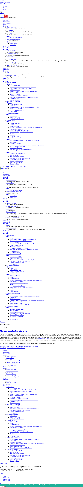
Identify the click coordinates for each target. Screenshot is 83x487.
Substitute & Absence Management (19, 130)
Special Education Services (17, 119)
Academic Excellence (12, 53)
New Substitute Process (19, 286)
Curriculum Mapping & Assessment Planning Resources (24, 107)
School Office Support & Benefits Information (21, 132)
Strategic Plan (10, 30)
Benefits (12, 133)
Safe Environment (11, 62)
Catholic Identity (10, 82)
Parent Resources (14, 98)
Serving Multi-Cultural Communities (19, 95)
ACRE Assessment (15, 90)
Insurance (12, 135)
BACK (6, 26)
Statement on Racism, (43, 338)
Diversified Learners (15, 94)
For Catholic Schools (6, 79)
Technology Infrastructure (16, 161)
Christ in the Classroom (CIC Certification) (21, 88)
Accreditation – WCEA (16, 104)
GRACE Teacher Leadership (17, 146)
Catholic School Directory (13, 39)
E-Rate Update (13, 116)
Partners (5, 9)
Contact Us (6, 6)
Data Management (14, 155)
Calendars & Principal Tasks (17, 159)
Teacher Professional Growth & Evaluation (21, 149)
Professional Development (13, 137)
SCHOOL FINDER (5, 166)
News (7, 72)
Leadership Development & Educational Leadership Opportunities (27, 145)
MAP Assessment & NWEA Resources (20, 108)
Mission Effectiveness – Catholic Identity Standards (23, 87)
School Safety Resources (16, 148)
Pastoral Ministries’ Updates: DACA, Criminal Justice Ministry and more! (19, 346)
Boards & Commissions (16, 162)
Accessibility (9, 56)
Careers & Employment (6, 21)
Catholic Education (11, 50)
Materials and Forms (15, 123)
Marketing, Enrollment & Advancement (20, 158)
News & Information (6, 68)
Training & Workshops (15, 143)
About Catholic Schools (7, 23)
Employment (6, 7)
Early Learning (13, 111)
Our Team (9, 33)
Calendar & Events (11, 75)
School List (13, 45)
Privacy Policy (7, 480)
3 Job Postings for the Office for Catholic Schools (12, 348)
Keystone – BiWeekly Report (17, 153)
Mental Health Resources (16, 92)
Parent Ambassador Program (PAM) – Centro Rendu (23, 91)
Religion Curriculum (15, 85)
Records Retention (14, 136)
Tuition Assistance (11, 59)
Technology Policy (14, 164)
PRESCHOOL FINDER (18, 166)
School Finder (13, 43)
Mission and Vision (11, 27)
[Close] (8, 168)
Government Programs (12, 113)
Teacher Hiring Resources (16, 129)
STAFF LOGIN (2, 1)
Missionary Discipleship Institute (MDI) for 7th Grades (24, 97)
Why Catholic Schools (6, 47)
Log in (1, 473)
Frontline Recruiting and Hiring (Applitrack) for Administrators (26, 127)
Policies (12, 124)
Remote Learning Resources (17, 110)
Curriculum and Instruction (13, 101)
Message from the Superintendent (14, 331)
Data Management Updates (17, 156)
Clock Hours (13, 142)
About (4, 476)
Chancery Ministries (15, 100)
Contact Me (3, 486)
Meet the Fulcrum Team (16, 37)
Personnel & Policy (11, 120)
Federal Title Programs (15, 117)
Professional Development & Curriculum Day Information (24, 140)
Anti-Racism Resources (16, 106)
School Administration (12, 151)
